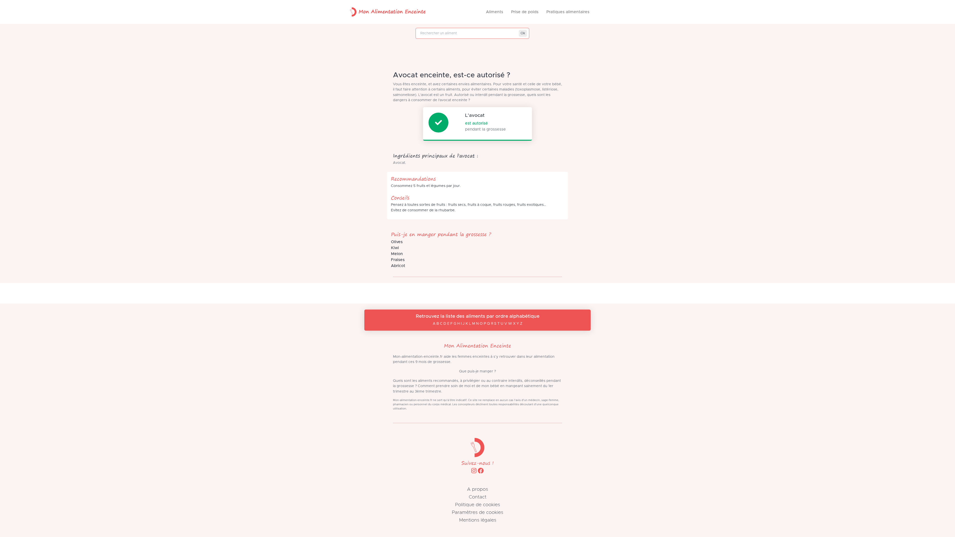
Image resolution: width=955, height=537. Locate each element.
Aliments (494, 12)
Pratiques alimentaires (567, 12)
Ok (523, 33)
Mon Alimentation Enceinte (392, 11)
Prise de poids (524, 12)
